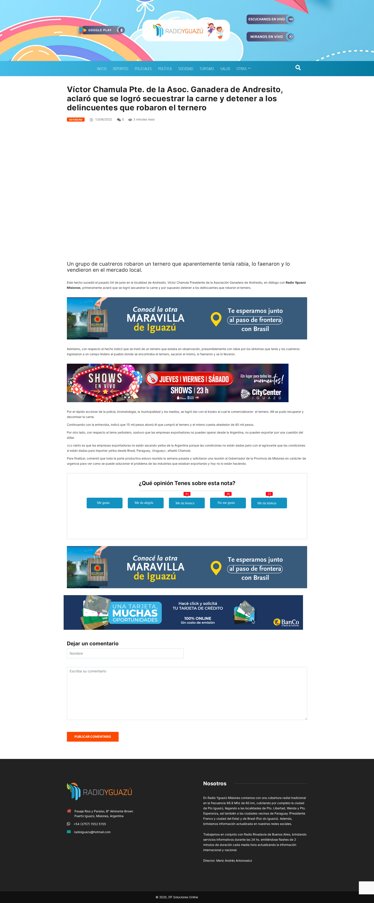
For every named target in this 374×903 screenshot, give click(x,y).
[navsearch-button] (298, 68)
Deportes (120, 68)
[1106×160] (183, 612)
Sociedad (185, 68)
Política (165, 68)
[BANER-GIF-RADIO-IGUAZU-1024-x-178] (178, 382)
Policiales (143, 68)
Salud (225, 68)
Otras (242, 68)
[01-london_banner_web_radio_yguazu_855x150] (187, 318)
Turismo (207, 68)
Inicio (101, 68)
